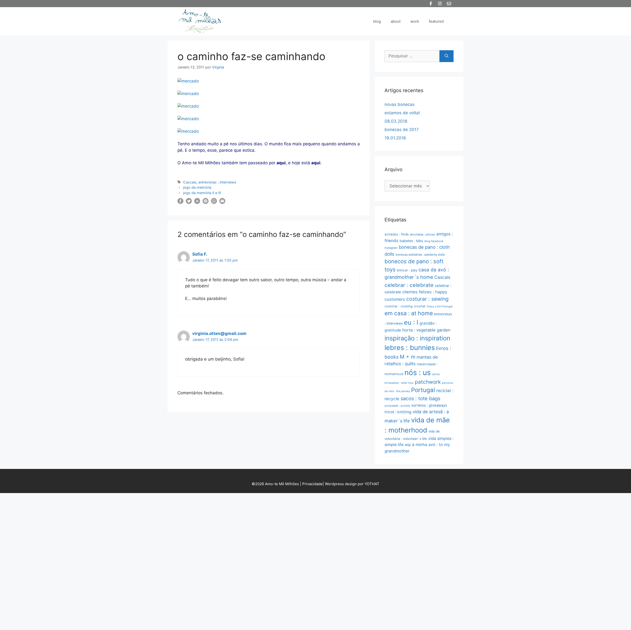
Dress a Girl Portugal (440, 306)
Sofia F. (199, 254)
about (396, 21)
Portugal (423, 390)
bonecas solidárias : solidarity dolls (420, 254)
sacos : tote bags (420, 398)
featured (436, 21)
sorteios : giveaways (429, 405)
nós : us (417, 372)
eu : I (411, 322)
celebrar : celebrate (409, 285)
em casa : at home (409, 313)
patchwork (428, 382)
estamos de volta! (402, 112)
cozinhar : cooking (399, 306)
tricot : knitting (398, 412)
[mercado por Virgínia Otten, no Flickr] (188, 81)
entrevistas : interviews (217, 182)
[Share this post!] (180, 202)
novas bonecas (400, 104)
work (414, 21)
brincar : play (407, 270)
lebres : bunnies (410, 348)
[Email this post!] (222, 202)
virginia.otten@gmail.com (219, 333)
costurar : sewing (427, 299)
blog (377, 21)
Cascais (189, 182)
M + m (407, 357)
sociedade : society (397, 405)
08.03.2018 (396, 121)
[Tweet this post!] (189, 202)
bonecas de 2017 (402, 129)
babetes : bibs (411, 241)
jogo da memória (197, 187)
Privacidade (312, 483)
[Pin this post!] (206, 202)
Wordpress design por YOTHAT (352, 483)
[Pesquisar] (446, 56)
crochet (419, 306)
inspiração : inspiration (417, 338)
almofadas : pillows (422, 234)
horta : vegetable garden (426, 330)
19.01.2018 (395, 137)
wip (408, 444)
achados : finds (397, 234)
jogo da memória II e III (202, 193)
